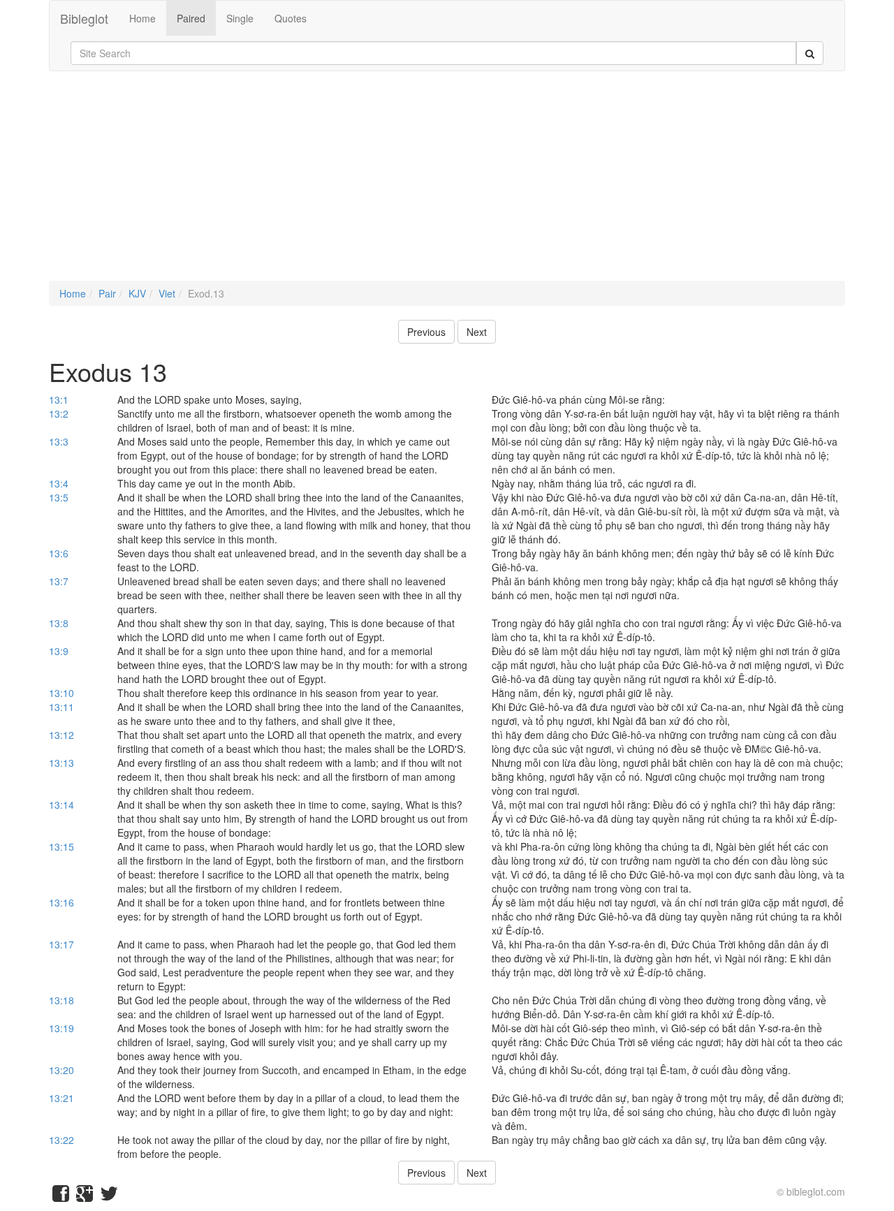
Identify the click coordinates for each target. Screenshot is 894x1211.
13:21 (61, 1098)
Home (142, 18)
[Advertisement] (447, 183)
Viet (167, 293)
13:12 (61, 735)
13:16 (61, 902)
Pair (107, 293)
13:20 (61, 1070)
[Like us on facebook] (60, 1196)
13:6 (58, 553)
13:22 (61, 1140)
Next (477, 332)
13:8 (58, 623)
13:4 (58, 483)
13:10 (61, 693)
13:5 (58, 497)
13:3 (58, 441)
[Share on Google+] (84, 1196)
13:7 (58, 581)
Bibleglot (84, 18)
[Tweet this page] (109, 1196)
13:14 (61, 805)
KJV (137, 293)
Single (240, 18)
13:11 (61, 707)
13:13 (61, 763)
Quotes (290, 18)
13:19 (61, 1028)
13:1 (58, 399)
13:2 (58, 413)
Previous (426, 332)
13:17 (61, 944)
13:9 (58, 651)
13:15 (61, 846)
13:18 (61, 1000)
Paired (191, 18)
